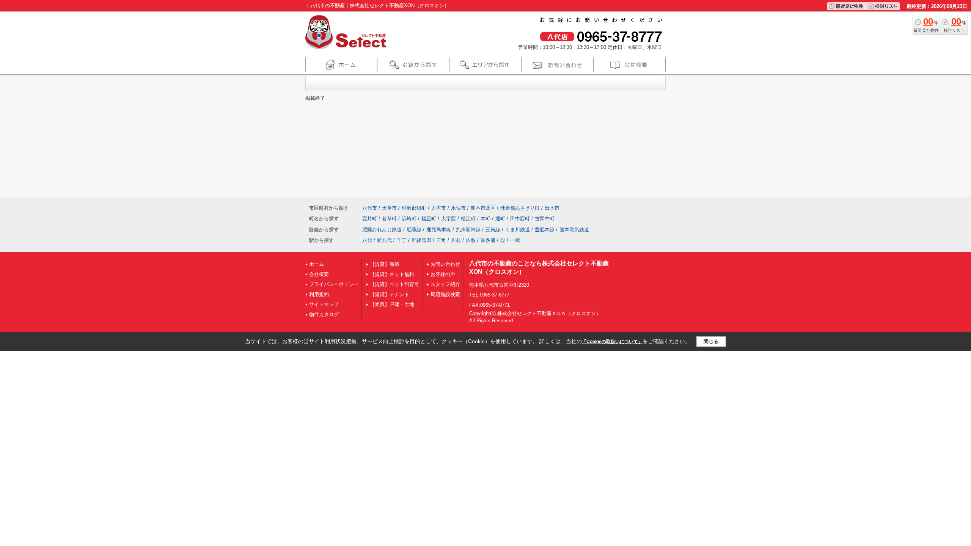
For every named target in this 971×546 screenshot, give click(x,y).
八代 (367, 240)
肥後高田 (421, 240)
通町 (500, 218)
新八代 (384, 240)
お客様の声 (443, 274)
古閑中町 (545, 218)
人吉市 (438, 208)
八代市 (369, 208)
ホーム (316, 264)
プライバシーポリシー (333, 284)
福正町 (428, 218)
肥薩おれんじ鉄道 (382, 229)
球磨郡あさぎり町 (520, 208)
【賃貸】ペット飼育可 (394, 284)
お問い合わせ (445, 264)
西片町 (369, 218)
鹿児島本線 (438, 229)
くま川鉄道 (517, 229)
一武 (515, 240)
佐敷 (471, 240)
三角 (441, 240)
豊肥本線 (545, 229)
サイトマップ (324, 304)
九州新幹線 (468, 229)
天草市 (389, 208)
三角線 (493, 229)
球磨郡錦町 (414, 208)
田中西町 (520, 218)
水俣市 (458, 208)
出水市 (552, 208)
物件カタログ (324, 314)
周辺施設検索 (445, 294)
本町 (485, 218)
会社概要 (319, 274)
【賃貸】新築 (384, 264)
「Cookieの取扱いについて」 (612, 341)
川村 (456, 240)
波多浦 (488, 240)
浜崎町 (409, 218)
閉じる (711, 341)
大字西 (448, 218)
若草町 (389, 218)
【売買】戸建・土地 (392, 304)
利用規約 (319, 294)
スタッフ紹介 (445, 284)
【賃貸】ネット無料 (392, 274)
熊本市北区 (483, 208)
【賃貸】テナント (389, 294)
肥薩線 (414, 229)
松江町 (468, 218)
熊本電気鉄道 (574, 229)
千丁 (402, 240)
